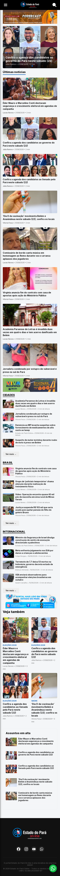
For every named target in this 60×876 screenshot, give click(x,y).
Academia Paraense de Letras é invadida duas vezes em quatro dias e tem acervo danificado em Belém (35, 403)
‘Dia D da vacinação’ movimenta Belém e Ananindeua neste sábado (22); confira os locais (35, 781)
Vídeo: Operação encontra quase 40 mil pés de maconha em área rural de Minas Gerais (34, 496)
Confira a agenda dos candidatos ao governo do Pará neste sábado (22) (36, 753)
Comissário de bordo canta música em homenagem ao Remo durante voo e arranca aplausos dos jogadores (35, 796)
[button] (27, 66)
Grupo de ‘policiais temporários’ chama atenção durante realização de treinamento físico (34, 484)
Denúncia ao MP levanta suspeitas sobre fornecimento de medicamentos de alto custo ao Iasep (35, 427)
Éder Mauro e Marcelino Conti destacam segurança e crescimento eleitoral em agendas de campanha (36, 741)
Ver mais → (11, 454)
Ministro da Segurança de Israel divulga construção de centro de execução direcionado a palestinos (34, 540)
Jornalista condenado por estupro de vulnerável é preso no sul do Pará (33, 415)
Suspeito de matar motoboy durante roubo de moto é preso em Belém (36, 441)
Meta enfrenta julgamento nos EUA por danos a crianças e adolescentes (34, 551)
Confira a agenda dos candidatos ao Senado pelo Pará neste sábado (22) (36, 767)
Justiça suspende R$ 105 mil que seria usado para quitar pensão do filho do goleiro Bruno (34, 509)
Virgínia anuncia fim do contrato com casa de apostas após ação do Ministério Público (36, 471)
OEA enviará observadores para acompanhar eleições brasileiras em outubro (33, 577)
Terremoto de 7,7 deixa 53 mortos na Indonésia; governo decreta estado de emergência (34, 564)
